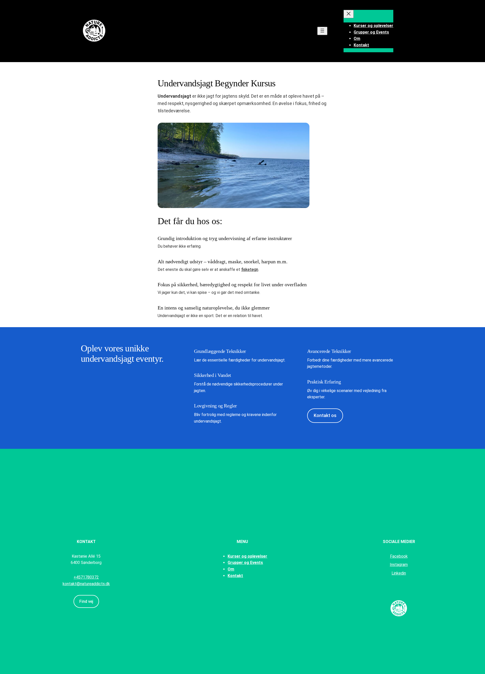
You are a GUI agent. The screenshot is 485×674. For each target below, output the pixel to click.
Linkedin (399, 573)
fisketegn (249, 269)
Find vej (86, 601)
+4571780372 (86, 577)
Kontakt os (325, 415)
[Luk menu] (349, 14)
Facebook (399, 556)
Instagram (399, 564)
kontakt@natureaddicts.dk (86, 583)
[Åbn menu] (322, 31)
